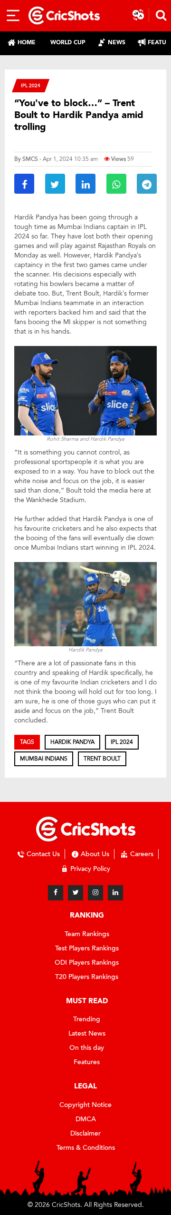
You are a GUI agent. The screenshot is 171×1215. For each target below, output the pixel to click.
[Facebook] (55, 892)
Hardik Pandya (72, 742)
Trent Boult (102, 758)
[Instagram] (95, 892)
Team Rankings (87, 933)
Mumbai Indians (43, 758)
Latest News (86, 1033)
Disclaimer (85, 1133)
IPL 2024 (30, 85)
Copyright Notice (85, 1104)
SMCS (30, 159)
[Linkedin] (115, 892)
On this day (86, 1047)
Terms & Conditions (86, 1147)
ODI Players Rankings (87, 962)
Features (87, 1062)
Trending (86, 1019)
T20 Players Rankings (86, 976)
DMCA (86, 1119)
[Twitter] (75, 892)
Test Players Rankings (87, 948)
